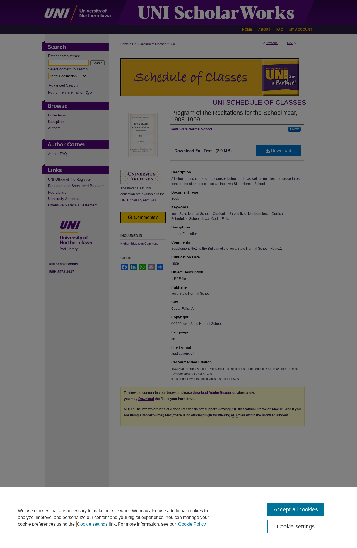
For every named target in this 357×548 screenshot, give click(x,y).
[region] (178, 517)
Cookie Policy (192, 524)
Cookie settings (92, 524)
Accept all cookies (296, 509)
